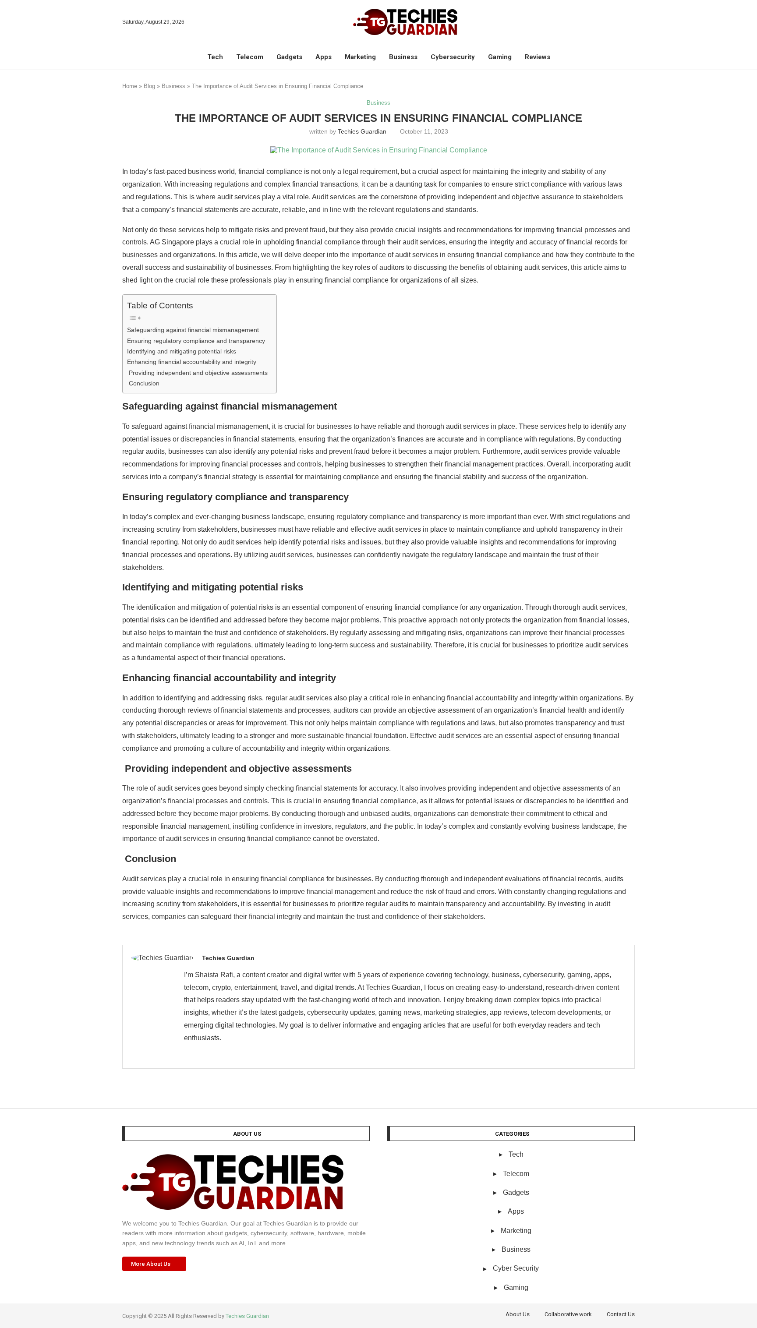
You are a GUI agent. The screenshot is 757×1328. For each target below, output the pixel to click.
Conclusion (143, 383)
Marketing (360, 57)
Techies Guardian (362, 131)
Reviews (537, 57)
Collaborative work (568, 1314)
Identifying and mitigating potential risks (181, 351)
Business (403, 57)
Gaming (500, 57)
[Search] (630, 21)
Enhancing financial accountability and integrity (191, 361)
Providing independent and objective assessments (197, 372)
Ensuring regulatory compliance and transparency (196, 340)
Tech (215, 57)
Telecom (249, 57)
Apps (323, 57)
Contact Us (621, 1314)
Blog (149, 86)
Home (129, 86)
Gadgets (289, 57)
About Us (518, 1314)
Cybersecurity (453, 57)
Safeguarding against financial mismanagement (193, 329)
